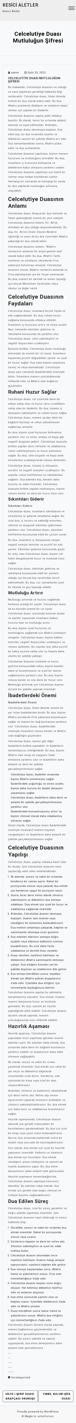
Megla (29, 1416)
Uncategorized (20, 1377)
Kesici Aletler (20, 5)
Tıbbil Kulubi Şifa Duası (57, 1396)
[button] (71, 9)
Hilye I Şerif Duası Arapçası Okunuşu (20, 1396)
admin (15, 72)
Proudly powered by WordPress (38, 1411)
